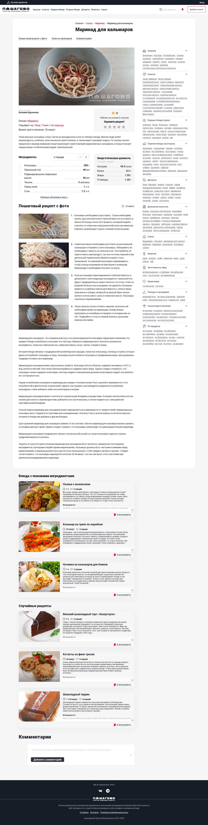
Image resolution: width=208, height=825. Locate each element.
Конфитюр (148, 190)
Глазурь (169, 184)
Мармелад (176, 190)
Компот (152, 258)
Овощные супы (180, 127)
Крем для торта (161, 190)
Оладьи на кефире (152, 220)
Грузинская (148, 285)
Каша (175, 157)
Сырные (172, 134)
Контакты (94, 812)
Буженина (148, 55)
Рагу (179, 164)
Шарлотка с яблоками (164, 227)
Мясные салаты (150, 88)
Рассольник (153, 131)
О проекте (84, 812)
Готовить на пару (177, 316)
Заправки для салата (174, 241)
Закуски (36, 9)
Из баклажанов (150, 272)
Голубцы (178, 148)
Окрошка (156, 137)
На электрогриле (165, 320)
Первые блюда (58, 9)
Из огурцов (154, 275)
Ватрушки (157, 214)
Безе (145, 184)
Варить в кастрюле (173, 310)
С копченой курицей (152, 107)
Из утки (158, 343)
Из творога (148, 337)
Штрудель (164, 200)
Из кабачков (177, 272)
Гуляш (180, 151)
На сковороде (149, 320)
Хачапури (147, 227)
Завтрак (181, 296)
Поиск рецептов (169, 10)
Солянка (147, 124)
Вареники (147, 148)
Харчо (163, 131)
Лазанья (147, 161)
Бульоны (163, 124)
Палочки (172, 61)
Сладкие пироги (179, 224)
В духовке (147, 310)
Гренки (180, 55)
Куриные (158, 127)
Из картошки (172, 334)
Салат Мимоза (150, 78)
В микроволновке (151, 313)
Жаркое (146, 154)
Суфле (171, 197)
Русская (159, 285)
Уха (144, 131)
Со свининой (149, 98)
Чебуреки (165, 224)
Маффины (155, 217)
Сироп (163, 197)
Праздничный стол (158, 299)
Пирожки (155, 224)
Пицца (180, 227)
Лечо (145, 275)
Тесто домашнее (161, 230)
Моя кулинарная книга (183, 9)
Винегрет (179, 82)
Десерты (85, 9)
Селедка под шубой (162, 110)
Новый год (174, 299)
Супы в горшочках (176, 131)
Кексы (146, 217)
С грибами (164, 272)
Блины (146, 211)
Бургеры (158, 55)
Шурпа (165, 137)
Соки (182, 258)
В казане (158, 310)
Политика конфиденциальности (114, 812)
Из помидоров (168, 275)
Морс (176, 258)
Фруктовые (148, 114)
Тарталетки (158, 58)
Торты (178, 197)
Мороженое (148, 194)
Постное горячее (168, 164)
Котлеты (184, 157)
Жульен (156, 157)
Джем (177, 184)
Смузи (146, 261)
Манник (175, 217)
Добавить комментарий (47, 759)
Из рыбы (147, 157)
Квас (145, 258)
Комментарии (84, 38)
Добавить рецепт (196, 9)
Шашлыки (182, 170)
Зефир (172, 187)
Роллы (146, 64)
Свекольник (149, 134)
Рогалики (147, 230)
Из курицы (171, 151)
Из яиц (172, 337)
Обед (145, 299)
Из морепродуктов (165, 98)
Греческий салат (151, 85)
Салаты (45, 9)
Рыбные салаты (168, 94)
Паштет (156, 61)
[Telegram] (108, 791)
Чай (151, 261)
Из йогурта (160, 340)
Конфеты (180, 187)
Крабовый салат (151, 82)
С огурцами (166, 91)
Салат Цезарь (164, 78)
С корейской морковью (168, 101)
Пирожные (176, 194)
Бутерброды (169, 55)
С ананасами (149, 101)
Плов (156, 164)
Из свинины (170, 330)
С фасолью (178, 107)
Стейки (146, 167)
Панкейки (177, 211)
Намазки (147, 61)
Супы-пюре (161, 134)
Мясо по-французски (162, 154)
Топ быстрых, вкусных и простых (159, 68)
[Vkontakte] (100, 791)
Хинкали (172, 170)
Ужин (182, 299)
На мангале (162, 316)
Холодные (182, 134)
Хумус (164, 61)
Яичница (147, 173)
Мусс (157, 194)
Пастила (165, 194)
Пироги (146, 224)
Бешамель (148, 241)
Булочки (147, 214)
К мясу (146, 247)
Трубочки (175, 230)
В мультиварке (169, 313)
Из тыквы (147, 330)
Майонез (147, 244)
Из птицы (171, 340)
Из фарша (158, 330)
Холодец (154, 64)
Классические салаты (171, 85)
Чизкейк (147, 200)
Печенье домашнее (171, 220)
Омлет (155, 161)
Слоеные (177, 110)
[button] (54, 197)
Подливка (178, 244)
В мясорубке (149, 316)
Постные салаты (151, 94)
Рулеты (181, 61)
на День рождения (166, 296)
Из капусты (181, 98)
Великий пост (149, 296)
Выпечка (95, 9)
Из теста (168, 343)
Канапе (179, 58)
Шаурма (164, 64)
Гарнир (169, 148)
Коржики (167, 214)
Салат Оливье (167, 82)
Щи (171, 137)
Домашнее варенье (152, 187)
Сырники (155, 167)
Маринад (156, 244)
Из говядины (158, 151)
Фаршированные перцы (154, 170)
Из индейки (148, 343)
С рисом (180, 337)
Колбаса (147, 58)
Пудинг (155, 197)
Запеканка (166, 157)
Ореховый (167, 244)
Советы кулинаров (62, 38)
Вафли (161, 184)
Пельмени (147, 164)
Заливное (169, 58)
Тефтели (164, 167)
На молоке (178, 343)
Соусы (104, 9)
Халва (155, 200)
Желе (165, 187)
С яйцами (147, 110)
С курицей (168, 104)
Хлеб (185, 214)
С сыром (168, 107)
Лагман (168, 127)
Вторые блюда (73, 9)
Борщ (155, 124)
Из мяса (146, 151)
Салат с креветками (152, 104)
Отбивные (178, 154)
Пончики (178, 214)
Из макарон (148, 340)
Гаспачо (147, 137)
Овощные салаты (151, 91)
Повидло (147, 197)
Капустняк (148, 127)
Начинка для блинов (160, 211)
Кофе (159, 258)
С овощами (158, 148)
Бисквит (152, 184)
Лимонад (168, 258)
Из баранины (161, 337)
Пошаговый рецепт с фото (33, 38)
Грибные (173, 124)
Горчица (158, 241)
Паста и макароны (169, 161)
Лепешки (165, 217)
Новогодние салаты (169, 88)
